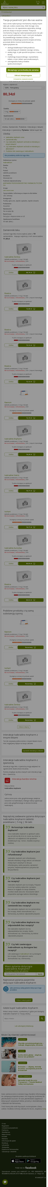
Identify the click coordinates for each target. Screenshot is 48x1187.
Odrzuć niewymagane (23, 75)
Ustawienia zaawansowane (23, 79)
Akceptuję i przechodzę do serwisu (23, 70)
